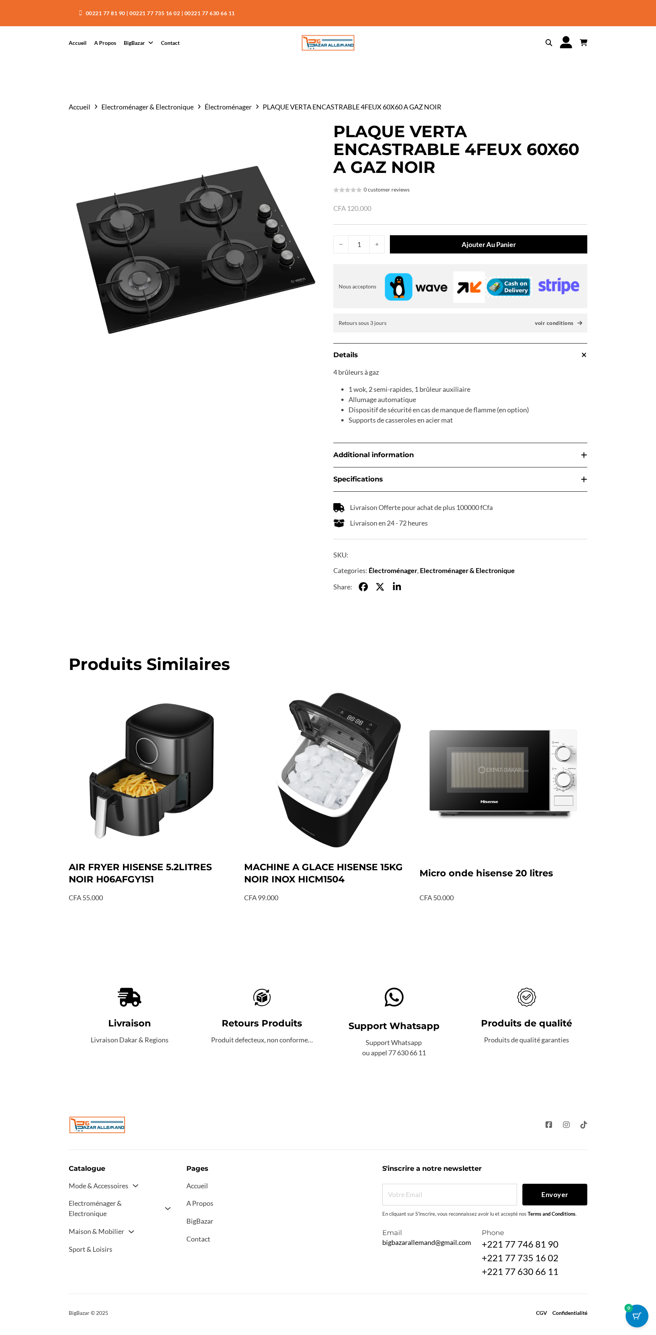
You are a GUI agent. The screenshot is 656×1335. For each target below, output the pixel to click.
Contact (170, 43)
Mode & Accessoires (98, 1185)
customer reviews (387, 189)
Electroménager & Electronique (147, 107)
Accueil (78, 43)
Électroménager (228, 107)
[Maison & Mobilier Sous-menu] (131, 1231)
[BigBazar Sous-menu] (150, 42)
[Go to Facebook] (549, 1125)
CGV (541, 1313)
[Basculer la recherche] (549, 43)
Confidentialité (569, 1313)
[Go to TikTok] (583, 1125)
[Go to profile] (566, 42)
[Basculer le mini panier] (583, 43)
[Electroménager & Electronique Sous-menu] (167, 1208)
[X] (380, 586)
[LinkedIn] (396, 586)
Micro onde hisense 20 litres (486, 873)
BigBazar (134, 43)
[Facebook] (363, 586)
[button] (312, 133)
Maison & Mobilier (96, 1231)
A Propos (105, 43)
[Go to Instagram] (566, 1125)
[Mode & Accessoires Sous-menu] (135, 1185)
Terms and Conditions (552, 1214)
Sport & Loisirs (90, 1249)
